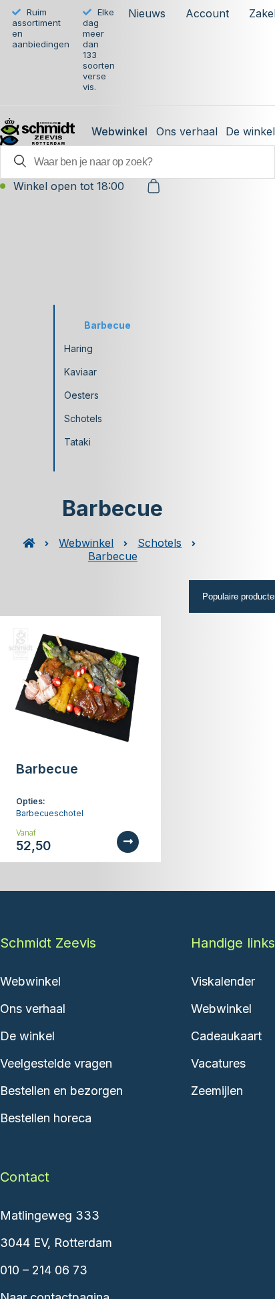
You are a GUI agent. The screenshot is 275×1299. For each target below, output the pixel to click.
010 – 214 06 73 (43, 1270)
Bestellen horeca (45, 1118)
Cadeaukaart (226, 1036)
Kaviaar (80, 371)
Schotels (83, 418)
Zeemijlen (217, 1091)
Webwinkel (119, 131)
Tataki (77, 441)
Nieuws (147, 13)
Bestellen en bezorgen (61, 1091)
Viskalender (223, 981)
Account (207, 13)
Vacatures (218, 1063)
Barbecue (107, 325)
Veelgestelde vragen (56, 1063)
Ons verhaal (187, 131)
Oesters (81, 395)
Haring (78, 348)
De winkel (250, 131)
